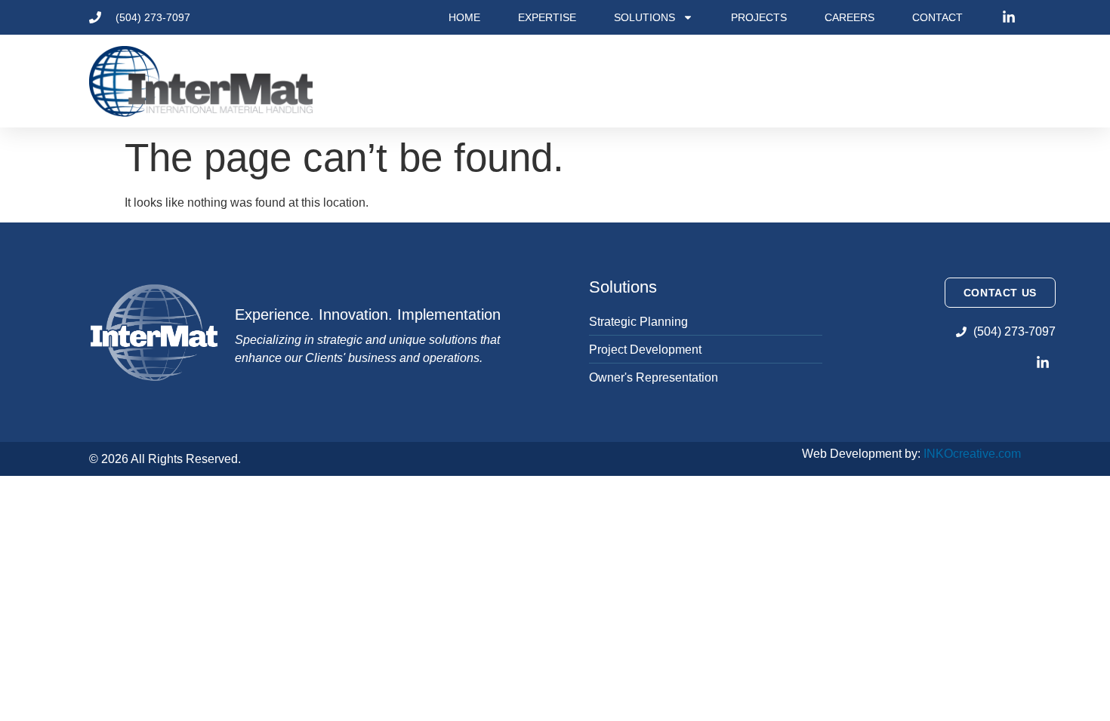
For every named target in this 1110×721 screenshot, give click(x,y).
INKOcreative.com (972, 453)
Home (464, 17)
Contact (937, 17)
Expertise (547, 17)
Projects (759, 17)
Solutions (644, 17)
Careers (849, 17)
